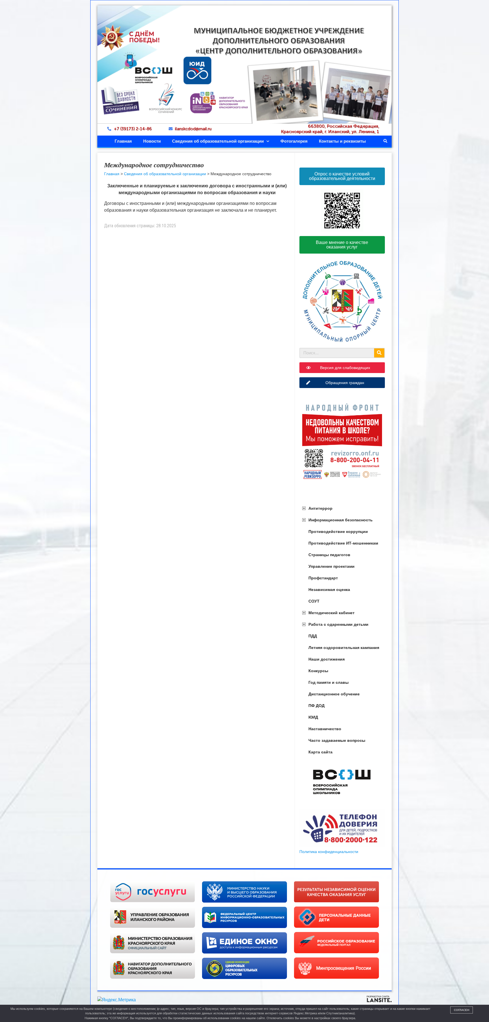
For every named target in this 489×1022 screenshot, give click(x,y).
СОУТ (313, 601)
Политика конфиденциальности (328, 851)
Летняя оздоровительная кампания (343, 647)
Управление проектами (331, 566)
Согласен (461, 1010)
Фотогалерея (294, 141)
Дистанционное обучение (334, 694)
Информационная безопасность (340, 520)
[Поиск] (379, 352)
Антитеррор (320, 508)
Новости (152, 141)
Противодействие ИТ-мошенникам (343, 543)
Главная (123, 141)
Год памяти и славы (328, 682)
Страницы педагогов (329, 554)
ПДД (312, 636)
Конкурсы (318, 671)
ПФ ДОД (316, 705)
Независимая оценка (329, 589)
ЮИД (313, 717)
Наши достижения (326, 659)
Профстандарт (323, 578)
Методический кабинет (331, 612)
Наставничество (324, 729)
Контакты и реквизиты (342, 141)
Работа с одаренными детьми (338, 624)
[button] (385, 141)
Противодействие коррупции (338, 531)
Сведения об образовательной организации (218, 141)
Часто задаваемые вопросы (336, 740)
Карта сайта (320, 752)
